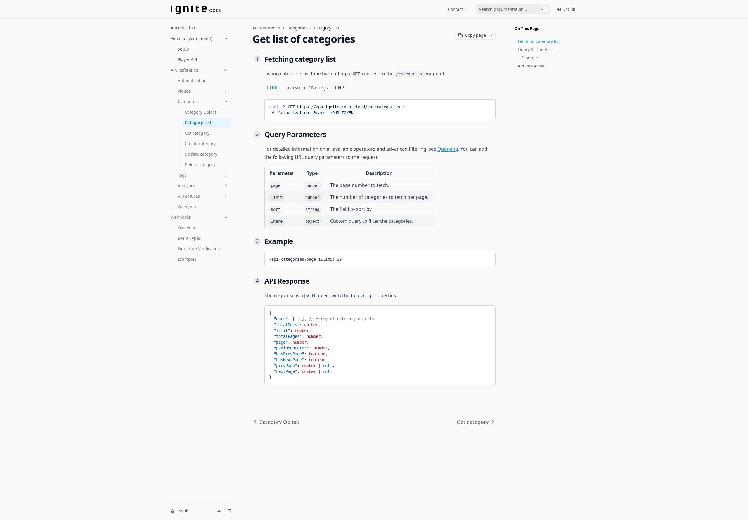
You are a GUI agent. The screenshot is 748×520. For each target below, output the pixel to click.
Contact (455, 9)
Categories (188, 101)
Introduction (183, 28)
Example (529, 57)
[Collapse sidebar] (230, 511)
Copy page (475, 35)
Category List (198, 122)
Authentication (192, 80)
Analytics (186, 185)
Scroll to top (524, 83)
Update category (201, 154)
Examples (187, 259)
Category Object (200, 112)
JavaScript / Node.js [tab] (306, 87)
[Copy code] (487, 106)
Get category (197, 133)
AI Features (189, 196)
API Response (531, 66)
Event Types (189, 238)
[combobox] (513, 9)
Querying (187, 206)
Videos (184, 91)
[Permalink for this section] (340, 59)
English (569, 9)
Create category (200, 143)
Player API (187, 59)
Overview (187, 227)
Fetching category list (539, 41)
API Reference (184, 70)
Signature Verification (199, 248)
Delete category (200, 164)
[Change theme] (219, 511)
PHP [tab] (339, 87)
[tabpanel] (380, 109)
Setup (183, 49)
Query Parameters (535, 49)
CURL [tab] (272, 87)
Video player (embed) (191, 38)
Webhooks (181, 217)
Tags (182, 175)
